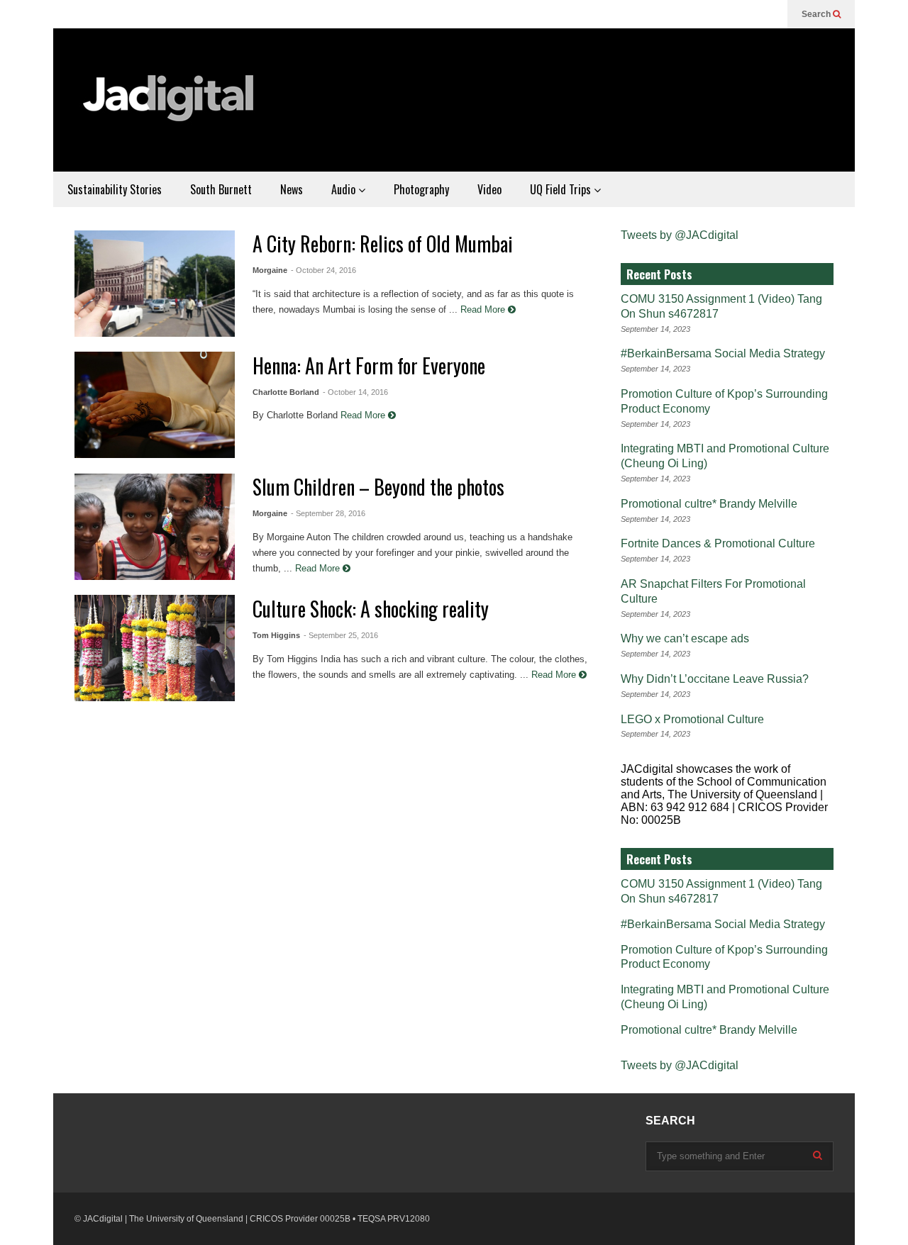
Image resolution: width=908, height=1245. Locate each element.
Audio (344, 189)
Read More (484, 309)
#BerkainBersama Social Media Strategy (723, 353)
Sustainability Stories (114, 189)
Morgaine (270, 270)
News (291, 189)
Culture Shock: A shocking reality (371, 608)
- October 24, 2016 (323, 270)
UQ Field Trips (562, 189)
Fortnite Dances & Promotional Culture (718, 543)
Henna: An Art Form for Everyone (369, 365)
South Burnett (221, 189)
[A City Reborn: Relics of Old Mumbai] (154, 283)
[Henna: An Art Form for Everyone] (154, 405)
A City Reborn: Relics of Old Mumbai (383, 243)
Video (489, 189)
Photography (421, 189)
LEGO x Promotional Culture (692, 719)
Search (817, 14)
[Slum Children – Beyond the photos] (154, 527)
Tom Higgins (276, 635)
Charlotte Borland (286, 392)
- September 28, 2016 (328, 513)
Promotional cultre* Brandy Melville (709, 504)
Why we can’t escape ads (685, 638)
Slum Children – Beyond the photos (378, 486)
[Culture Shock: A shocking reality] (154, 648)
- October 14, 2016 (355, 392)
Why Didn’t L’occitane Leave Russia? (715, 679)
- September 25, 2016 (341, 635)
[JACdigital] (170, 107)
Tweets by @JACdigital (679, 235)
